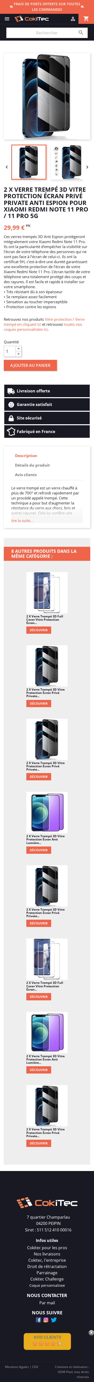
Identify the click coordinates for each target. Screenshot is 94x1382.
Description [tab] (26, 455)
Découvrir (39, 630)
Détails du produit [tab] (32, 465)
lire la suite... (22, 520)
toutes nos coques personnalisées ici (43, 327)
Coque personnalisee (47, 1285)
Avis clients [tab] (26, 474)
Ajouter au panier (30, 365)
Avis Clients (47, 1337)
